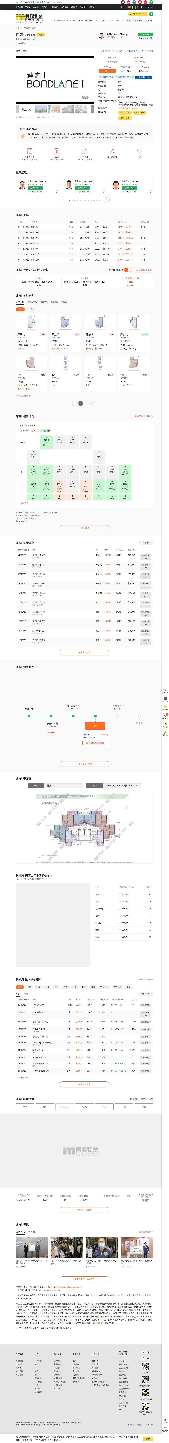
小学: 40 (121, 108)
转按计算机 (58, 1385)
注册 (129, 7)
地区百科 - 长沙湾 (84, 1210)
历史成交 (76, 1371)
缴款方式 (57, 1389)
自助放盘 (57, 1361)
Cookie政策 (55, 1440)
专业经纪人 (58, 1364)
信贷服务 (83, 7)
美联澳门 (122, 1375)
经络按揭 (122, 1396)
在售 (107, 71)
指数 (74, 1361)
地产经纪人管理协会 (99, 1382)
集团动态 (19, 1368)
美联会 (92, 7)
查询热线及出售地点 (95, 743)
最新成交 (76, 1368)
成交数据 (76, 1375)
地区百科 (76, 1382)
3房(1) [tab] (64, 302)
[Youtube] (148, 1358)
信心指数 (76, 1364)
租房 (36, 1385)
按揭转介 (74, 7)
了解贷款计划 (144, 77)
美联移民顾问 (124, 1382)
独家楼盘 (38, 1382)
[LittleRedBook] (145, 1380)
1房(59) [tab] (44, 302)
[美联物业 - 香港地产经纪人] (29, 18)
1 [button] (80, 403)
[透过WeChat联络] (151, 38)
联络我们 (57, 1375)
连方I (34, 28)
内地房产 (36, 7)
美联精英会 (96, 1371)
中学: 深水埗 (131, 108)
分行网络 (57, 1368)
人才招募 (19, 1371)
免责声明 (131, 1425)
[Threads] (143, 1352)
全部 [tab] (20, 309)
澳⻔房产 (45, 7)
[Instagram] (148, 1352)
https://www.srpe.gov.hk (49, 1290)
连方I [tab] (31, 309)
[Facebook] (143, 1358)
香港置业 (122, 1392)
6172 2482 (126, 118)
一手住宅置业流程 (84, 764)
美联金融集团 (124, 1378)
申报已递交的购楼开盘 (84, 1279)
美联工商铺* (123, 1368)
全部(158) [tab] (20, 302)
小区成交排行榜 (79, 1378)
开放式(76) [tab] (32, 302)
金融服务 (55, 7)
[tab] (18, 994)
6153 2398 (126, 112)
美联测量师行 (124, 1389)
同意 (148, 1439)
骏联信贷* (123, 1406)
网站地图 (19, 1375)
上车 (36, 1368)
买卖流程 (38, 1392)
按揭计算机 (84, 528)
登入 (122, 7)
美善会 (94, 1378)
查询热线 (57, 1371)
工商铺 (27, 7)
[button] (74, 404)
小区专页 (95, 1361)
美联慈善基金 (97, 1375)
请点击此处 (98, 1323)
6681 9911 (140, 112)
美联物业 (122, 1361)
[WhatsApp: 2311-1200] (151, 2)
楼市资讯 (95, 1368)
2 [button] (86, 403)
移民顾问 (64, 7)
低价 (36, 1375)
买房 (36, 1364)
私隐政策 (140, 1425)
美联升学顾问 (124, 1385)
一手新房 (26, 28)
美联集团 (19, 7)
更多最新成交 (84, 652)
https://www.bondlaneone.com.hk (67, 1287)
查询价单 (51, 732)
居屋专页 (38, 1389)
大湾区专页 (96, 1364)
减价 (36, 1371)
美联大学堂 (123, 1403)
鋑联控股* (123, 1364)
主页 (18, 28)
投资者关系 (20, 1364)
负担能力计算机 (60, 1382)
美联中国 (122, 1371)
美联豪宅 (38, 1378)
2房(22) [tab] (54, 302)
